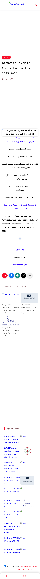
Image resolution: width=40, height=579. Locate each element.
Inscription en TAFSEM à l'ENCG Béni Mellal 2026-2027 (12, 552)
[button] (11, 275)
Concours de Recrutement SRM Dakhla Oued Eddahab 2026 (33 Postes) (11, 467)
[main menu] (3, 4)
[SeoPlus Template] (4, 566)
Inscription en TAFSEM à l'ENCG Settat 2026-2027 (12, 490)
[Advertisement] (20, 34)
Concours (6, 57)
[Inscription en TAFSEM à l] (10, 298)
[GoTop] (33, 576)
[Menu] (24, 576)
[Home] (6, 576)
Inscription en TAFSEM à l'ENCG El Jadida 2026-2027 (29, 310)
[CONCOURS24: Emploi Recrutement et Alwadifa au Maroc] (20, 4)
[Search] (15, 576)
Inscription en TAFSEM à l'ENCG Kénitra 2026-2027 (10, 333)
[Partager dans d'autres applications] (29, 275)
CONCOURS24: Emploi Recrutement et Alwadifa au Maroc (22, 567)
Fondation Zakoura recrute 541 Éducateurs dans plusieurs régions (11, 439)
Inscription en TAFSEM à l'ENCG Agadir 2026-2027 (12, 540)
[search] (36, 4)
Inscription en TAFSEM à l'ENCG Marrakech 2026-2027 (12, 514)
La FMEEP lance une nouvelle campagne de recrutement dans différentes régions (11, 453)
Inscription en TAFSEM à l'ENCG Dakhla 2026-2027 (10, 310)
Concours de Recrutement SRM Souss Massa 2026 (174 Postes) (12, 528)
